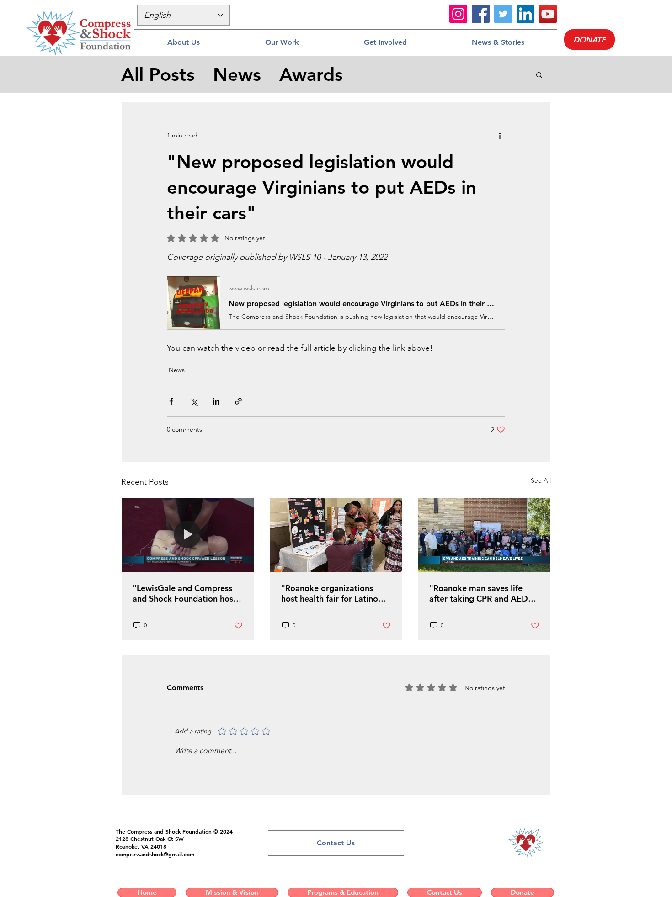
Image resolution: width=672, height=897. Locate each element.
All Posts (158, 74)
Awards (311, 74)
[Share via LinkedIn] (216, 401)
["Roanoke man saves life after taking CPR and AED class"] (484, 535)
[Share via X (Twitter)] (193, 401)
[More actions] (499, 135)
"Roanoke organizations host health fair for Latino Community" (329, 593)
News (237, 74)
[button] (183, 42)
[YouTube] (548, 14)
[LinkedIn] (525, 14)
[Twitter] (503, 14)
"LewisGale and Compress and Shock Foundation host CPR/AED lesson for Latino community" (184, 593)
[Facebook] (481, 14)
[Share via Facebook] (171, 401)
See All (541, 480)
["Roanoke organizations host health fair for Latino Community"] (336, 535)
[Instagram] (458, 14)
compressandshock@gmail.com (155, 854)
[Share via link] (238, 401)
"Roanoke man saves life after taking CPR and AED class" (478, 593)
